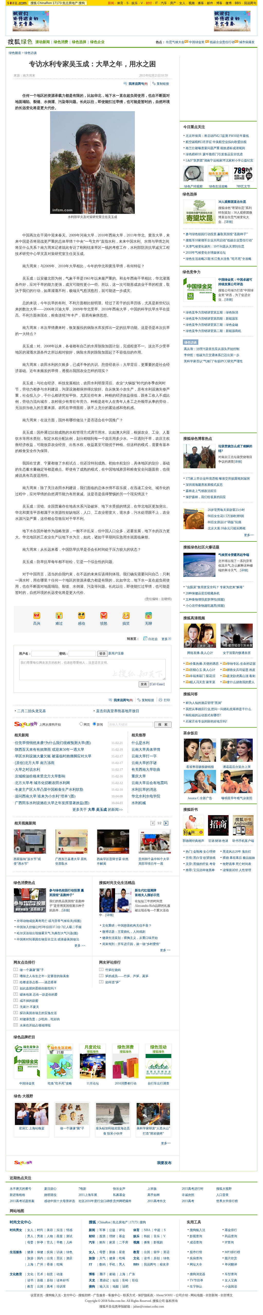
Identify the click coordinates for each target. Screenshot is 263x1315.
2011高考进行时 (192, 1188)
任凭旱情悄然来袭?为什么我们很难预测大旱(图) (53, 743)
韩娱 (147, 1236)
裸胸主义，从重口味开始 (141, 938)
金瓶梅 (197, 851)
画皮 (252, 670)
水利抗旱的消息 (144, 790)
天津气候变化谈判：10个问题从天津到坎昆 (215, 246)
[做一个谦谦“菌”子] (72, 1114)
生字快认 (196, 1286)
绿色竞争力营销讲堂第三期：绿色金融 (212, 325)
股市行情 (196, 1252)
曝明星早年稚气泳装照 (236, 798)
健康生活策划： (113, 938)
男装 (40, 1236)
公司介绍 (182, 1295)
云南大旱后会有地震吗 (149, 783)
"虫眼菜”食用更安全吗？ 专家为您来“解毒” (215, 587)
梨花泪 (210, 676)
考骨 (212, 864)
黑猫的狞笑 (201, 864)
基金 (122, 1236)
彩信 (135, 1280)
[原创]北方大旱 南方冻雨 (34, 763)
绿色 (69, 1252)
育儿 (50, 1242)
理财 (112, 1236)
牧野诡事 (229, 864)
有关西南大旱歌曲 (146, 769)
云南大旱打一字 (144, 756)
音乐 (157, 1236)
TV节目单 (196, 1280)
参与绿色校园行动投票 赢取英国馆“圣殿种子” (217, 234)
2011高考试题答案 (22, 1201)
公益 (112, 1230)
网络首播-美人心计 (200, 653)
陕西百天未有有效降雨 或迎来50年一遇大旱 (49, 749)
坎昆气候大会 (175, 42)
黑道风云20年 (232, 851)
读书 (30, 1280)
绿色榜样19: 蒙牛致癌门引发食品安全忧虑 (214, 154)
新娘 (112, 1252)
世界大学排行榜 (227, 1201)
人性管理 (245, 870)
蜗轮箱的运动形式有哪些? (203, 715)
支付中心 (69, 1295)
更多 (165, 639)
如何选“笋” (112, 982)
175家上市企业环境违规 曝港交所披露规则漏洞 (218, 478)
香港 (50, 1264)
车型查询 (231, 1274)
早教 (60, 1242)
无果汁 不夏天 (29, 1007)
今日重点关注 (194, 127)
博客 (219, 3)
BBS (238, 3)
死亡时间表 (243, 864)
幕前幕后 (236, 858)
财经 (92, 1236)
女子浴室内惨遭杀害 (237, 653)
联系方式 (129, 1295)
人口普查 (222, 1195)
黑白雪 (197, 858)
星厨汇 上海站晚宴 (31, 1128)
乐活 (60, 1230)
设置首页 (37, 1295)
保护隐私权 (145, 1295)
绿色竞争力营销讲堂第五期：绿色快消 (212, 312)
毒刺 (252, 676)
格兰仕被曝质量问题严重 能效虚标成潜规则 (215, 148)
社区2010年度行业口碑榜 (95, 1201)
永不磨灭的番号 (20, 1188)
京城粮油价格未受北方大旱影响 (40, 776)
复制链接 (163, 83)
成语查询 (196, 1242)
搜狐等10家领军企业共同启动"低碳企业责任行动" (219, 240)
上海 (30, 1264)
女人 (182, 3)
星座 (60, 1236)
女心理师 (209, 851)
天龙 (92, 1280)
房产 (173, 3)
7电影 (82, 1188)
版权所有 (172, 1301)
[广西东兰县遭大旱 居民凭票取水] (71, 841)
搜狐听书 (190, 810)
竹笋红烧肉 (113, 970)
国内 (40, 1258)
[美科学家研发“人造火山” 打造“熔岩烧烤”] (153, 1114)
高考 (50, 1286)
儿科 (69, 1242)
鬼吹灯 (246, 851)
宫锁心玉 (196, 670)
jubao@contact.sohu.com (148, 1306)
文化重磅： (110, 925)
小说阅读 (231, 1286)
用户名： (25, 653)
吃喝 (60, 1264)
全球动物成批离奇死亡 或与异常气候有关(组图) (49, 921)
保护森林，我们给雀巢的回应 (206, 497)
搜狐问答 (190, 694)
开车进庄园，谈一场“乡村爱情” (139, 944)
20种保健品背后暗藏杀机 (203, 593)
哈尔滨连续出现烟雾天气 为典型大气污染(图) (47, 933)
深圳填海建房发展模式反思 (204, 485)
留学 (157, 1252)
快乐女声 (119, 1188)
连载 (40, 1280)
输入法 (104, 1286)
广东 (132, 1274)
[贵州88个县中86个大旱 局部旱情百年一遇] (154, 841)
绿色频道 (15, 53)
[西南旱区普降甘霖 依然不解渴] (113, 841)
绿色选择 (79, 42)
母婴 (30, 1242)
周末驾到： (110, 944)
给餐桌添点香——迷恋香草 (38, 982)
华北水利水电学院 (146, 796)
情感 (69, 1230)
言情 (189, 858)
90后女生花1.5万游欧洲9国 (226, 516)
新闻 (92, 1230)
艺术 (40, 1274)
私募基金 (119, 1195)
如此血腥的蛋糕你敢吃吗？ (38, 988)
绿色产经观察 (193, 186)
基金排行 (231, 1230)
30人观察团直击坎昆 (232, 202)
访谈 (60, 1252)
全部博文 (226, 1295)
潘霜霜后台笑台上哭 (237, 767)
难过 (59, 623)
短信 (115, 1280)
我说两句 (250, 3)
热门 (189, 851)
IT (156, 3)
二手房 (123, 1242)
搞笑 (126, 623)
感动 (81, 623)
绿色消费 (61, 42)
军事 (102, 1230)
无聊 (148, 623)
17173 (57, 3)
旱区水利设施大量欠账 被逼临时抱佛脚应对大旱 (53, 756)
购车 (102, 1242)
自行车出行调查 (158, 1083)
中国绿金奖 (196, 42)
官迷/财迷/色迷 (218, 841)
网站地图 (197, 1295)
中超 (157, 1230)
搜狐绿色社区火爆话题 (201, 547)
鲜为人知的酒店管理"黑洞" (204, 703)
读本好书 (63, 1280)
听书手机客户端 (243, 841)
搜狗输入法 (197, 1230)
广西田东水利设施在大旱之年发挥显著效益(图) (52, 803)
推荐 (189, 870)
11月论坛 (93, 1083)
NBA (147, 1230)
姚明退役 (50, 1195)
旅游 (30, 1258)
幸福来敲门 (197, 676)
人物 (50, 1236)
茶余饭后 (190, 733)
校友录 (164, 1264)
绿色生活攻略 (218, 186)
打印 (167, 700)
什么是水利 (140, 743)
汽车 (164, 3)
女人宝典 (231, 1280)
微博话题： (110, 931)
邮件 (210, 3)
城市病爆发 (247, 42)
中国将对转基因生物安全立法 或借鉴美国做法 (48, 939)
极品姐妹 (249, 858)
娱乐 (135, 3)
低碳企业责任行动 (222, 42)
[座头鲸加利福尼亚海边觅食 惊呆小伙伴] (112, 1114)
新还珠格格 (17, 1195)
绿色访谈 (30, 53)
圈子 (103, 1274)
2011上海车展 (88, 1195)
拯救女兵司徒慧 (237, 670)
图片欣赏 (231, 1258)
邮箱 (112, 1274)
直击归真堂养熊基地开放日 (117, 711)
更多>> (166, 1143)
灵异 (189, 864)
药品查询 (231, 1236)
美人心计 (209, 670)
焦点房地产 (70, 3)
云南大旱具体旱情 (146, 749)
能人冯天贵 (197, 682)
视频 (192, 3)
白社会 (153, 639)
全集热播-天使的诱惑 (204, 663)
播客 (201, 3)
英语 (166, 1252)
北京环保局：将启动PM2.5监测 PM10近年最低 (217, 136)
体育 (120, 3)
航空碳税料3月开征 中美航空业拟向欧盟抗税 (216, 142)
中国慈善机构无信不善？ (135, 925)
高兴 (36, 623)
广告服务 (99, 1295)
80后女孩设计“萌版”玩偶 (224, 522)
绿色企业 (97, 42)
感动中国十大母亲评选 (59, 1201)
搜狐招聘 (84, 1295)
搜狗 (82, 3)
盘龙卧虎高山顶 (237, 676)
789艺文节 (243, 186)
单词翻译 (231, 1264)
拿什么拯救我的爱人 (241, 682)
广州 (40, 1264)
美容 (50, 1230)
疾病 (50, 1252)
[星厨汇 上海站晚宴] (31, 1114)
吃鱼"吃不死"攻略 (60, 1083)
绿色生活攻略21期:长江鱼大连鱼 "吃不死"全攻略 (218, 259)
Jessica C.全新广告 (200, 798)
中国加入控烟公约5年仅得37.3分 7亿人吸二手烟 (49, 927)
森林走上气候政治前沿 (201, 491)
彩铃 (125, 1280)
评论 (122, 1230)
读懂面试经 (230, 870)
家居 (112, 1242)
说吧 (125, 1286)
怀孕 (40, 1242)
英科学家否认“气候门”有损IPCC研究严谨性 (213, 361)
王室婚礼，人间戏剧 (131, 931)
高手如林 (153, 1195)
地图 (115, 1286)
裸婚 (226, 858)
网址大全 (196, 1264)
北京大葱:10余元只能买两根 (227, 528)
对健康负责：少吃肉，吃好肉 (40, 1019)
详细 (66, 910)
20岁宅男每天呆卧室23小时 (226, 510)
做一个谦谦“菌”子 (32, 970)
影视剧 (158, 1242)
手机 (112, 1264)
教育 (30, 1286)
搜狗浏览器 (197, 1274)
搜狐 (34, 3)
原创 (50, 1280)
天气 (102, 1258)
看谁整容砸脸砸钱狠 (200, 767)
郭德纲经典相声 (193, 841)
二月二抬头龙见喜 (31, 711)
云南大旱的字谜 (144, 763)
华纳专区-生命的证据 (241, 663)
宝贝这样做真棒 (204, 870)
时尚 (40, 1230)
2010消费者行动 (125, 1083)
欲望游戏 (209, 858)
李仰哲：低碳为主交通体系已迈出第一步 (211, 355)
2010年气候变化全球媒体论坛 (206, 252)
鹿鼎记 (104, 1280)
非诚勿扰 (188, 1195)
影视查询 (196, 1236)
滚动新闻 (42, 42)
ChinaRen (44, 3)
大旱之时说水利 (27, 769)
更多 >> (79, 945)
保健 (40, 1252)
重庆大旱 (139, 776)
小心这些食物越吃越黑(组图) (205, 605)
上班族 (152, 1188)
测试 (69, 1236)
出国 (40, 1286)
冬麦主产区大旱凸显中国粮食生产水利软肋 (49, 790)
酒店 (69, 1258)
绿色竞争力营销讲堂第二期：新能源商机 (213, 331)
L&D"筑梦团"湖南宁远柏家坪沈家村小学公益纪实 (219, 160)
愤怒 (103, 623)
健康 (30, 1252)
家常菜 (210, 682)
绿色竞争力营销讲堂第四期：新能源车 (212, 318)
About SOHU (164, 1295)
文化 (30, 1274)
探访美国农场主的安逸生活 (38, 1013)
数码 (102, 1264)
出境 (50, 1258)
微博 (229, 3)
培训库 (61, 1286)
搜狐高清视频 (194, 618)
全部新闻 (211, 1295)
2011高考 (188, 1201)
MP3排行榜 (232, 1252)
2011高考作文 (156, 1201)
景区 (60, 1258)
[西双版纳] (30, 841)
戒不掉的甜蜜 (29, 1001)
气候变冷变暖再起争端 (233, 555)
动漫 (60, 1274)
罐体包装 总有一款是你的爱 (39, 994)
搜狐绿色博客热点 (197, 439)
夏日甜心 (50, 1188)
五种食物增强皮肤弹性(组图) (205, 599)
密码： (64, 653)
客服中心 (114, 1295)
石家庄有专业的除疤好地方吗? (206, 721)
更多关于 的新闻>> (97, 810)
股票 (102, 1236)
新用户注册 (116, 653)
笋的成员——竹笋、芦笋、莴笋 (126, 976)
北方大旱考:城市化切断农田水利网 (42, 783)
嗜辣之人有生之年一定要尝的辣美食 (44, 976)
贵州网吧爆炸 (122, 1201)
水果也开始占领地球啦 (35, 1025)
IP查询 (229, 1242)
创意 (50, 1274)
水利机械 (139, 803)
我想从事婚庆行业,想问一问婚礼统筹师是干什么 (218, 709)
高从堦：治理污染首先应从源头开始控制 (211, 349)
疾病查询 (196, 1258)
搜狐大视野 (224, 1188)
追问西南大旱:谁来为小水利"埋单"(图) (45, 796)
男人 (30, 1236)
